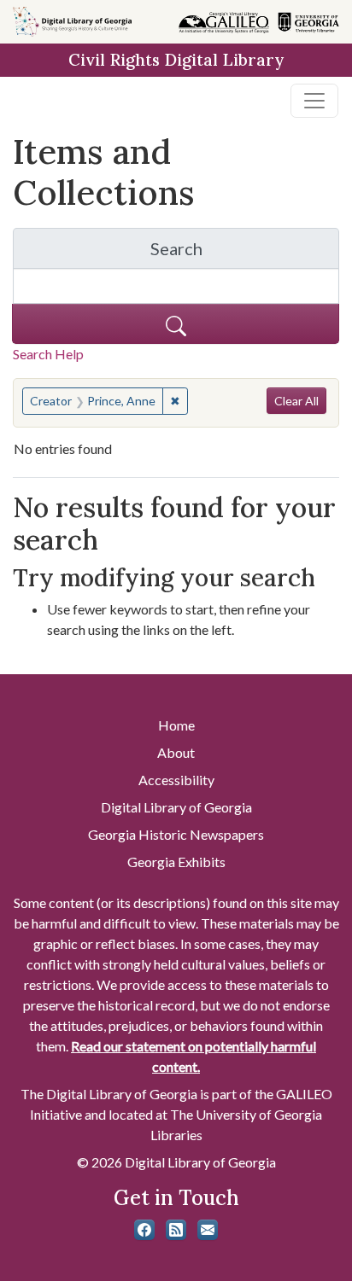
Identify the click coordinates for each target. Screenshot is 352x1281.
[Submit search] (175, 324)
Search (244, 253)
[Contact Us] (207, 1230)
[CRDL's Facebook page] (144, 1230)
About (176, 752)
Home (176, 725)
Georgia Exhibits (176, 861)
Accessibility (176, 780)
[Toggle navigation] (314, 101)
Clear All (296, 400)
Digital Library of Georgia (176, 807)
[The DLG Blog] (176, 1230)
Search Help (48, 354)
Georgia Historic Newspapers (176, 834)
